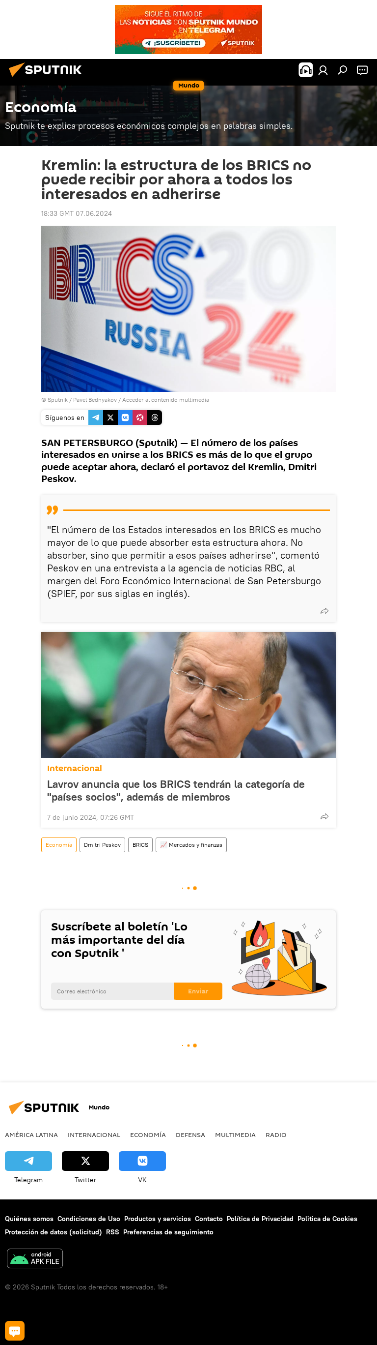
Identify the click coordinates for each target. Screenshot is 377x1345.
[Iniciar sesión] (323, 70)
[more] (324, 611)
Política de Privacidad (260, 1218)
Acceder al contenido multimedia (165, 399)
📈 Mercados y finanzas (191, 844)
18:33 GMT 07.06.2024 (76, 213)
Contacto (209, 1218)
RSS (112, 1231)
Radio (276, 1134)
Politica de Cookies (327, 1218)
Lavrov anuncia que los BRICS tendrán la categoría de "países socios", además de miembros (176, 790)
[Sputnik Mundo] (48, 78)
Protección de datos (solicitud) (53, 1231)
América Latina (31, 1134)
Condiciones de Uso (88, 1218)
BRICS (140, 844)
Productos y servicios (157, 1218)
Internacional (74, 768)
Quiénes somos (29, 1218)
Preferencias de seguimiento (168, 1231)
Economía (59, 844)
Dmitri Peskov (102, 844)
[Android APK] (34, 1260)
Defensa (190, 1134)
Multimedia (235, 1134)
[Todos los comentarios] (15, 1331)
